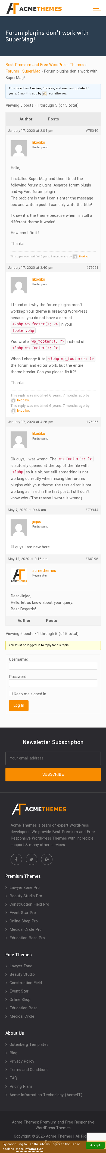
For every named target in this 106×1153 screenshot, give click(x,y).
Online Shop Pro (24, 921)
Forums (12, 71)
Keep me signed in (30, 694)
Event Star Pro (23, 913)
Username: (18, 659)
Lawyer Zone (21, 966)
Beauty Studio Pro (26, 896)
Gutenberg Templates (29, 1044)
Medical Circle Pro (26, 929)
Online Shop (20, 1000)
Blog (13, 1053)
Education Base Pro (27, 938)
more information (29, 1149)
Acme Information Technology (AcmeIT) (46, 1095)
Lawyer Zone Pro (25, 887)
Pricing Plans (21, 1086)
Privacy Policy (22, 1061)
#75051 (92, 267)
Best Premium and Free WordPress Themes (44, 65)
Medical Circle (22, 1016)
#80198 (92, 558)
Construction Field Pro (29, 904)
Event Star (19, 991)
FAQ (13, 1078)
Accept (95, 1145)
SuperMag (31, 71)
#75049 (92, 130)
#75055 (92, 422)
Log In (18, 705)
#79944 (92, 509)
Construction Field (26, 983)
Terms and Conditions (29, 1070)
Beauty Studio (22, 974)
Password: (18, 676)
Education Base (24, 1008)
